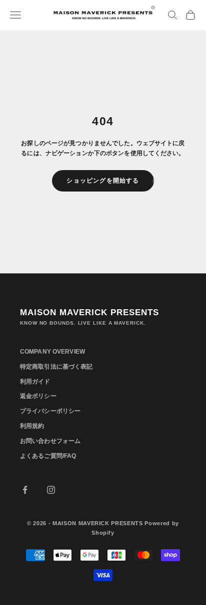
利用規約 (32, 425)
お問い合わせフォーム (50, 440)
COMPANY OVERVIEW (52, 351)
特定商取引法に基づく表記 (56, 366)
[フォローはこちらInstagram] (51, 490)
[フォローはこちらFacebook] (25, 490)
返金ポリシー (38, 396)
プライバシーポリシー (50, 410)
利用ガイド (35, 381)
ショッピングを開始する (102, 180)
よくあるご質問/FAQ (48, 455)
